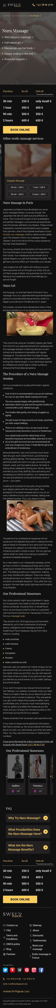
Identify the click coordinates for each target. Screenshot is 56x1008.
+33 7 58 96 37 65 (44, 4)
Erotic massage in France (41, 956)
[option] (28, 172)
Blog (8, 949)
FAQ (8, 930)
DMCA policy (13, 944)
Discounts (38, 935)
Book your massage (38, 947)
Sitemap (37, 925)
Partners (10, 954)
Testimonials (39, 940)
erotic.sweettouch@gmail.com (15, 984)
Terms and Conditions (11, 937)
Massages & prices (20, 16)
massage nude (18, 616)
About (36, 930)
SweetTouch (7, 16)
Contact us (12, 925)
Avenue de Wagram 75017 (16, 991)
